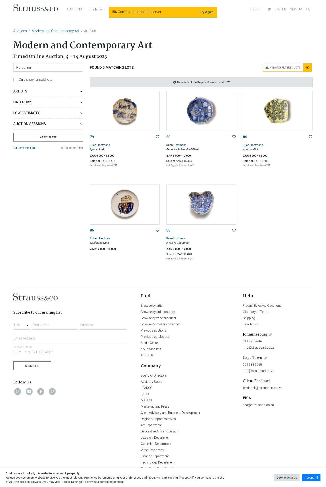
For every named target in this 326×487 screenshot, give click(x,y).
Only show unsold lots (35, 79)
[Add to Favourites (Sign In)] (157, 137)
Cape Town (252, 358)
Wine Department (153, 450)
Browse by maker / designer (160, 324)
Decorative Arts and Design (159, 431)
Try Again (206, 12)
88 (168, 230)
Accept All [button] (311, 477)
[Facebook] (40, 391)
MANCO (146, 400)
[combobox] (21, 324)
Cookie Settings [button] (287, 477)
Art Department (151, 425)
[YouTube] (29, 391)
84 (245, 137)
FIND (253, 9)
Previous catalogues (155, 336)
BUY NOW (95, 9)
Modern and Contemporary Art (55, 31)
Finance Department (155, 456)
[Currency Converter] (269, 9)
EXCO (145, 394)
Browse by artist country (158, 312)
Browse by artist (152, 305)
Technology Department (157, 462)
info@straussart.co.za (258, 347)
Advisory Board (152, 381)
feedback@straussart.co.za (262, 388)
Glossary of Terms (256, 312)
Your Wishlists (151, 349)
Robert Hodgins (100, 238)
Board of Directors (154, 375)
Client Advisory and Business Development (170, 412)
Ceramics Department (156, 444)
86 (92, 230)
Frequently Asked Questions (262, 305)
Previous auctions (153, 330)
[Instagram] (17, 391)
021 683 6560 (252, 364)
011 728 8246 (252, 341)
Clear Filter (74, 147)
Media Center (150, 343)
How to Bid (250, 324)
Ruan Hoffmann (100, 145)
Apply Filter (48, 137)
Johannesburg (255, 334)
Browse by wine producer (158, 318)
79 (92, 137)
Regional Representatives (158, 419)
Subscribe (32, 365)
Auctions (20, 31)
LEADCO (146, 388)
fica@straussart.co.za (258, 405)
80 (168, 137)
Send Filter (27, 147)
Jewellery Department (155, 437)
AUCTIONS (74, 9)
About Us (147, 355)
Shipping (249, 318)
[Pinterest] (52, 391)
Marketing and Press (155, 406)
